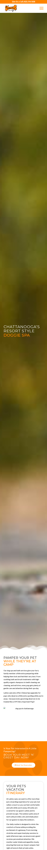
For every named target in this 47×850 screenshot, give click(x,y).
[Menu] (40, 8)
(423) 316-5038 (29, 1)
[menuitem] (40, 8)
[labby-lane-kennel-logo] (19, 8)
